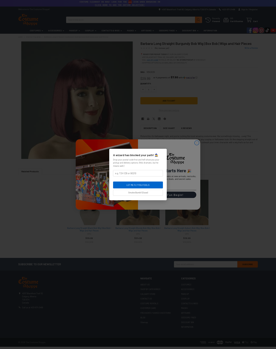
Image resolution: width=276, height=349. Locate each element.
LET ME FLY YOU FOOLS (138, 185)
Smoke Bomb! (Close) (138, 192)
